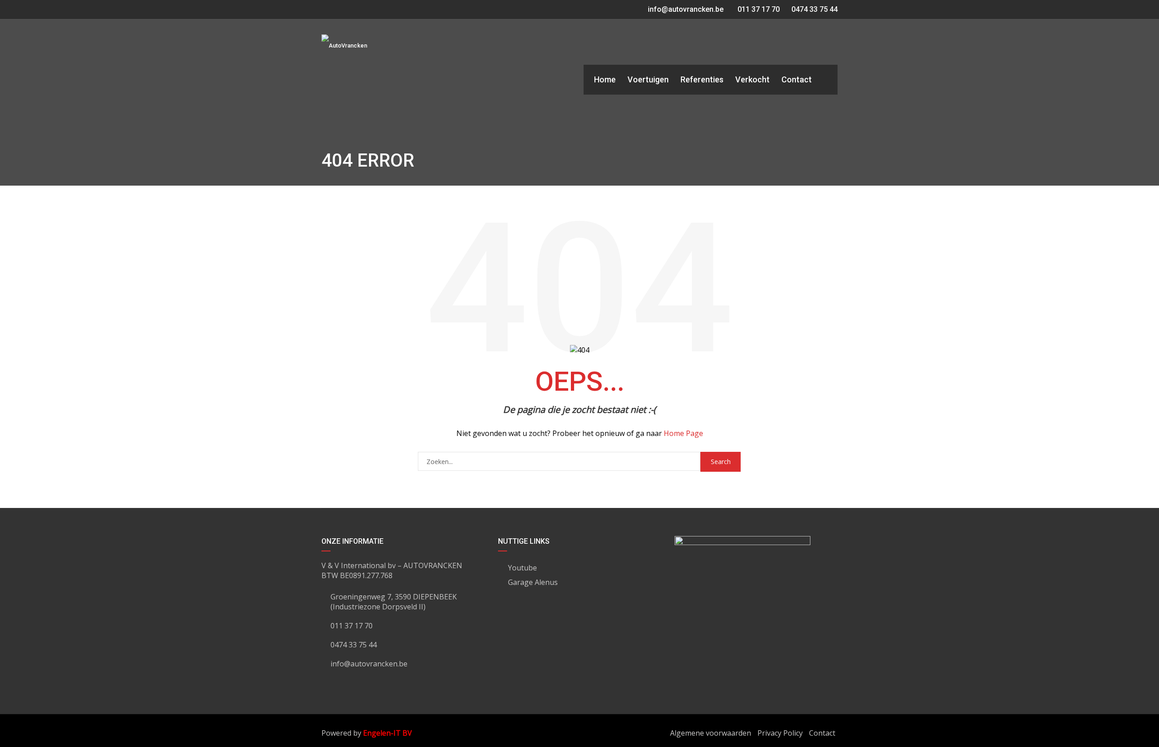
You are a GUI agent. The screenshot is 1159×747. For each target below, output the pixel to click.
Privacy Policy (780, 733)
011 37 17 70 (758, 9)
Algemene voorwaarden (710, 733)
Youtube (522, 568)
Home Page (683, 433)
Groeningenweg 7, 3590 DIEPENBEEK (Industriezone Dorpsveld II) (393, 602)
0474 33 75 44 (814, 9)
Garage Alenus (533, 582)
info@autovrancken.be (685, 9)
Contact (822, 733)
